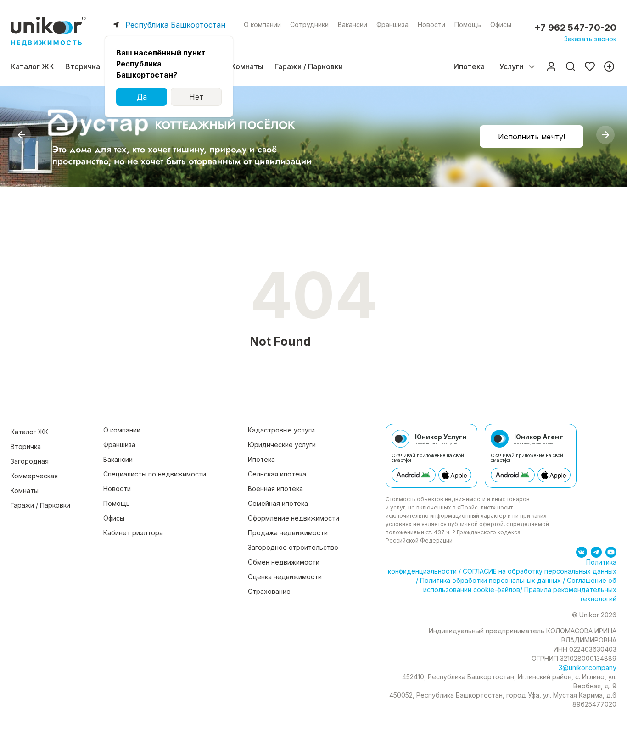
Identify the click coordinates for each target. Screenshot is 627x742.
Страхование (269, 591)
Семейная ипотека (278, 503)
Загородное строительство (293, 547)
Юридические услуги (282, 445)
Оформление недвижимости (293, 518)
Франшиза (392, 24)
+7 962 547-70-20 (575, 27)
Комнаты (247, 66)
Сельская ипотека (277, 474)
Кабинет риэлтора (133, 533)
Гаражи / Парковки (308, 66)
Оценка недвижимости (285, 577)
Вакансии (352, 24)
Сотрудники (309, 24)
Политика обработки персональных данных (490, 580)
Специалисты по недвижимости (154, 474)
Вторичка (82, 66)
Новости (431, 24)
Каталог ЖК (32, 66)
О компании (262, 24)
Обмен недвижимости (283, 562)
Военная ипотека (275, 489)
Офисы (500, 24)
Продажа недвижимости (288, 533)
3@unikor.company (587, 667)
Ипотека (469, 66)
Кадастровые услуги (281, 430)
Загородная (30, 461)
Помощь (467, 24)
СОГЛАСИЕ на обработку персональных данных (538, 571)
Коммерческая (34, 476)
